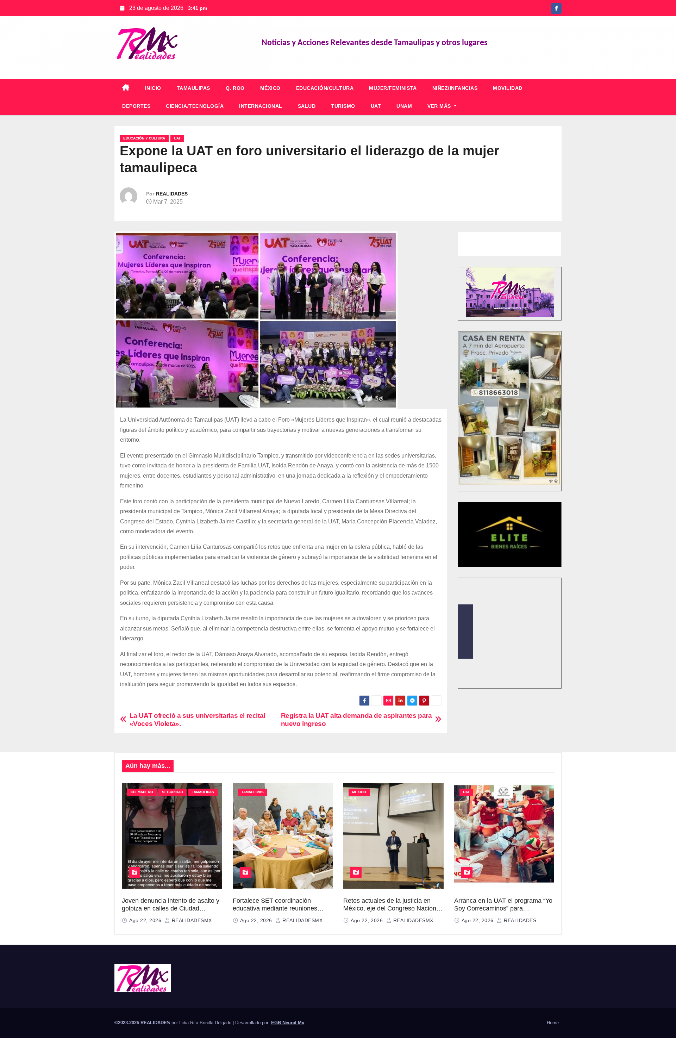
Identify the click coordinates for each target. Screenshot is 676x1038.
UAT (376, 106)
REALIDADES (172, 194)
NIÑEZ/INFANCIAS (455, 88)
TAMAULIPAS (193, 88)
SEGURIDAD (172, 792)
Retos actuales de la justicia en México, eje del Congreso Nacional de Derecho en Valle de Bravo (392, 908)
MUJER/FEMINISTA (393, 88)
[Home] (125, 88)
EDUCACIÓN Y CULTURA (144, 138)
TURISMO (343, 106)
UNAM (404, 106)
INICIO (153, 88)
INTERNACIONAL (260, 106)
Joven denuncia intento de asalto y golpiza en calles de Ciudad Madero (170, 908)
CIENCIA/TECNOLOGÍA (195, 106)
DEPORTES (136, 106)
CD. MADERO (142, 792)
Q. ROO (235, 88)
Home (553, 1022)
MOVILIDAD (507, 88)
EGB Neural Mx (287, 1022)
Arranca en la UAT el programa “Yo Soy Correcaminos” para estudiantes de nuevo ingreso (503, 908)
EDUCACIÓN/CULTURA (325, 88)
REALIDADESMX (191, 920)
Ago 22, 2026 (146, 920)
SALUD (307, 106)
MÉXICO (270, 88)
